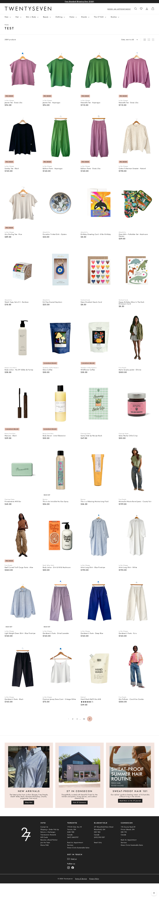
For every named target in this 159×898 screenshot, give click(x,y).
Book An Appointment (75, 842)
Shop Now (28, 802)
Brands (84, 17)
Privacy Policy (94, 879)
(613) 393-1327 (99, 837)
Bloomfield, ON (99, 829)
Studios (114, 17)
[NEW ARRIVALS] (28, 767)
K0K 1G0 (97, 832)
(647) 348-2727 (73, 837)
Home (72, 17)
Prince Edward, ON (128, 829)
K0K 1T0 (124, 832)
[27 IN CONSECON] (79, 767)
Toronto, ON (71, 829)
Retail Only (98, 842)
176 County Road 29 (128, 827)
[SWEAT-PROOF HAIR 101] (130, 767)
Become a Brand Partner (49, 840)
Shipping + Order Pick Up (50, 829)
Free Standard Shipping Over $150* (79, 1)
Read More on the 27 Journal (130, 801)
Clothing (59, 17)
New (7, 17)
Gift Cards (44, 837)
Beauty (46, 17)
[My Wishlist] (141, 8)
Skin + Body (31, 17)
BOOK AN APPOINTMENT (119, 9)
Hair (17, 17)
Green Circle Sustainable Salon (78, 848)
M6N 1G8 (70, 832)
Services (70, 845)
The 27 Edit (99, 17)
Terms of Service (81, 879)
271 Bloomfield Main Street (103, 827)
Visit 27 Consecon (79, 802)
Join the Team (45, 842)
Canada (70, 835)
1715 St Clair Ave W (74, 827)
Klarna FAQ (45, 845)
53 (84, 719)
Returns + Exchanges (48, 832)
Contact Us (44, 827)
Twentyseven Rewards (48, 835)
